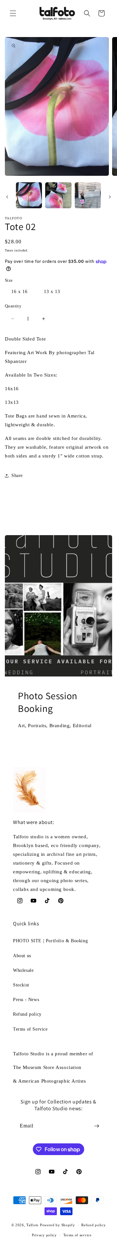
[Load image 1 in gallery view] (29, 195)
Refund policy (27, 1014)
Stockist (21, 985)
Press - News (26, 999)
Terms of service (77, 1235)
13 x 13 (52, 291)
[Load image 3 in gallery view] (88, 195)
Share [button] (17, 475)
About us (22, 955)
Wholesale (23, 970)
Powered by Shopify (57, 1225)
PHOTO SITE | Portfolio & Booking (50, 940)
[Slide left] (7, 197)
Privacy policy (44, 1235)
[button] (13, 13)
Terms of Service (30, 1029)
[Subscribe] (96, 1126)
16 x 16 (19, 291)
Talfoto (33, 1225)
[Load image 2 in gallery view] (58, 195)
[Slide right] (110, 197)
